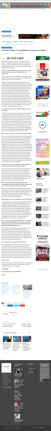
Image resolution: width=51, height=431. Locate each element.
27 (47, 377)
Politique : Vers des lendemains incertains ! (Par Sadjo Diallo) (25, 325)
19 (46, 375)
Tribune (25, 41)
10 (43, 373)
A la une (5, 336)
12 (46, 373)
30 (41, 379)
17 (43, 375)
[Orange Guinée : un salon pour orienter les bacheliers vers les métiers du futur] (39, 190)
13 (47, 373)
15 (40, 375)
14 (48, 373)
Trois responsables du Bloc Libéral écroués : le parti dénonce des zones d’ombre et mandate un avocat (27, 293)
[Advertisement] (25, 20)
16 (41, 375)
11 (44, 373)
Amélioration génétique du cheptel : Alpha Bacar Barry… (19, 420)
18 (44, 375)
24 (43, 377)
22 (40, 377)
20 (47, 375)
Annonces (30, 41)
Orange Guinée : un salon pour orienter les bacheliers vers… (42, 191)
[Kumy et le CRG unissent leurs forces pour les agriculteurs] (39, 208)
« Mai (41, 381)
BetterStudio (41, 427)
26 (46, 377)
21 (48, 375)
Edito (21, 41)
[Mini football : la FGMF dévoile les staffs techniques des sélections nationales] (7, 339)
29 (40, 379)
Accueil (3, 41)
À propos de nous (32, 368)
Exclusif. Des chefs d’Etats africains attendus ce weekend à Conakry (9, 325)
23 (41, 377)
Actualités (8, 41)
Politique (10, 47)
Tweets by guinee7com (42, 269)
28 (48, 377)
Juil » (43, 381)
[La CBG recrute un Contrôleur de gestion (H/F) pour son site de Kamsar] (39, 224)
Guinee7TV (15, 41)
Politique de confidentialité (30, 371)
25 (44, 377)
